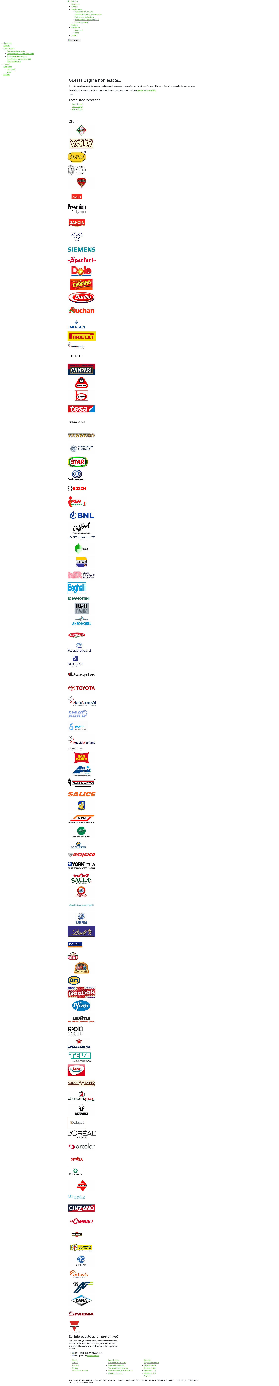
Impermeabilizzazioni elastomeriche (88, 14)
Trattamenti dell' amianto (118, 1368)
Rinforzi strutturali (81, 22)
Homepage (75, 4)
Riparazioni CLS (150, 1371)
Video (77, 33)
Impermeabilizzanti (151, 1363)
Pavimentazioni (150, 1368)
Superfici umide (150, 1365)
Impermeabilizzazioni (116, 1365)
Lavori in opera (76, 9)
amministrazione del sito (146, 90)
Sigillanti (147, 1376)
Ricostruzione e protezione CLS (87, 20)
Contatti (74, 35)
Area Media (75, 28)
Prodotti (74, 25)
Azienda (74, 7)
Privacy (75, 1368)
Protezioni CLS (150, 1373)
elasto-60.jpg (77, 107)
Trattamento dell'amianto (84, 17)
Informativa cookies (80, 1371)
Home (74, 1360)
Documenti (79, 30)
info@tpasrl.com (93, 1356)
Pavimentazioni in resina (84, 12)
